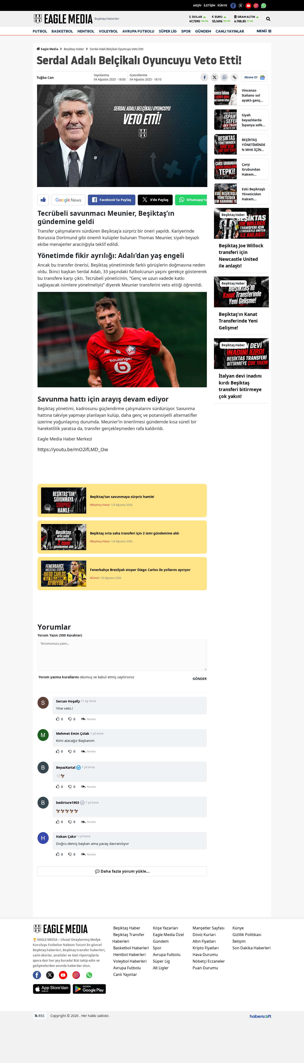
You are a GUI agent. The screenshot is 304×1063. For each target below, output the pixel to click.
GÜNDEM (203, 31)
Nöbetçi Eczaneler (209, 961)
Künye (238, 928)
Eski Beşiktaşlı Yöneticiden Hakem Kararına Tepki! (253, 194)
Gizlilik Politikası (247, 934)
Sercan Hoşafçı (68, 701)
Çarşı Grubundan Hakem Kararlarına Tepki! (251, 169)
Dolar (197, 16)
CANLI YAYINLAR (230, 31)
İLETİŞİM (209, 5)
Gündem (161, 941)
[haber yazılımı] (260, 1015)
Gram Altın (246, 16)
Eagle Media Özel (168, 934)
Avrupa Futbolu (127, 967)
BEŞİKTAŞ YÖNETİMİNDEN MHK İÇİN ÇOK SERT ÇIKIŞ (253, 144)
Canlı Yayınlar (125, 974)
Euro (219, 16)
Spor (157, 948)
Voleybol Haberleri (130, 961)
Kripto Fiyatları (206, 948)
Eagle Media (49, 49)
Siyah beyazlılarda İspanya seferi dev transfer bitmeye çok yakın (253, 120)
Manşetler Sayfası (208, 928)
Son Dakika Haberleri (252, 948)
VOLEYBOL (108, 31)
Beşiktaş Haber (74, 49)
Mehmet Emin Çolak (72, 733)
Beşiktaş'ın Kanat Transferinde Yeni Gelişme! (238, 321)
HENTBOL (85, 31)
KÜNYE (222, 5)
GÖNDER (200, 678)
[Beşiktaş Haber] (241, 222)
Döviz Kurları (204, 934)
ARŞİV (197, 5)
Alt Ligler (161, 967)
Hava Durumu (205, 954)
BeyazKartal (65, 767)
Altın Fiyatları (204, 941)
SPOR (186, 31)
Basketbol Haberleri (131, 948)
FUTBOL (40, 31)
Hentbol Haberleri (129, 954)
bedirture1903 (67, 802)
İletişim (239, 941)
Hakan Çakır (66, 836)
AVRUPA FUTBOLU (138, 31)
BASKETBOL (62, 31)
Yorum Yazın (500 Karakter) (60, 635)
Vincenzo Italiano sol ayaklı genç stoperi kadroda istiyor (251, 95)
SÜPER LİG (168, 31)
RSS (41, 1015)
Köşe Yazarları (165, 928)
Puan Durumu (205, 967)
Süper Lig (161, 961)
